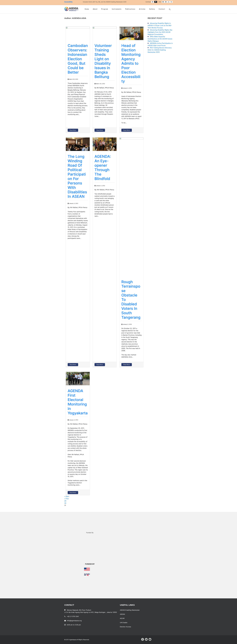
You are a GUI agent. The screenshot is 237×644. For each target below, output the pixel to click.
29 (65, 501)
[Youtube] (150, 639)
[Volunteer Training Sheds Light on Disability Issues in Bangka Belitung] (105, 33)
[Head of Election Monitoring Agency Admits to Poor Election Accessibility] (131, 33)
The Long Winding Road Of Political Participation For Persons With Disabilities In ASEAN (77, 176)
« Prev (66, 499)
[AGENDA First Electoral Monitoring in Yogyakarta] (78, 378)
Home (87, 9)
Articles (142, 9)
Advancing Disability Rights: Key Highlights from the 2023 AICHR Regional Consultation (160, 32)
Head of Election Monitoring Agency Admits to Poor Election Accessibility (131, 63)
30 (65, 503)
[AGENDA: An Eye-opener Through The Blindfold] (105, 144)
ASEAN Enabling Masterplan (130, 610)
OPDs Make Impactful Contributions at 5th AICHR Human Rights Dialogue (160, 39)
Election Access (125, 627)
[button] (170, 9)
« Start (66, 496)
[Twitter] (146, 639)
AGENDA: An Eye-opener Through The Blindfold (103, 167)
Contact (162, 9)
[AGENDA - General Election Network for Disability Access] (71, 9)
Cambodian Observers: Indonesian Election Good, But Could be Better (78, 58)
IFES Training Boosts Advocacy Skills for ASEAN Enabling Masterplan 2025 (160, 50)
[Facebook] (142, 639)
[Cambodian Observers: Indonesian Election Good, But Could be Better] (78, 33)
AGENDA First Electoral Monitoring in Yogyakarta (78, 402)
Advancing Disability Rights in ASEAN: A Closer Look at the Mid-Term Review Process (160, 25)
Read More (73, 130)
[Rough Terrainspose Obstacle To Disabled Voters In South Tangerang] (131, 207)
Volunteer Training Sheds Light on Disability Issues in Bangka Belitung (103, 61)
